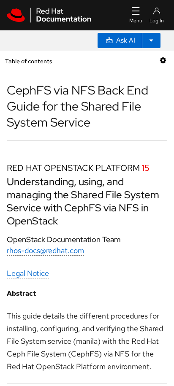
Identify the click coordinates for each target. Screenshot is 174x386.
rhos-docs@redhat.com (45, 250)
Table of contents (28, 61)
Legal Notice (28, 273)
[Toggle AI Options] (151, 40)
